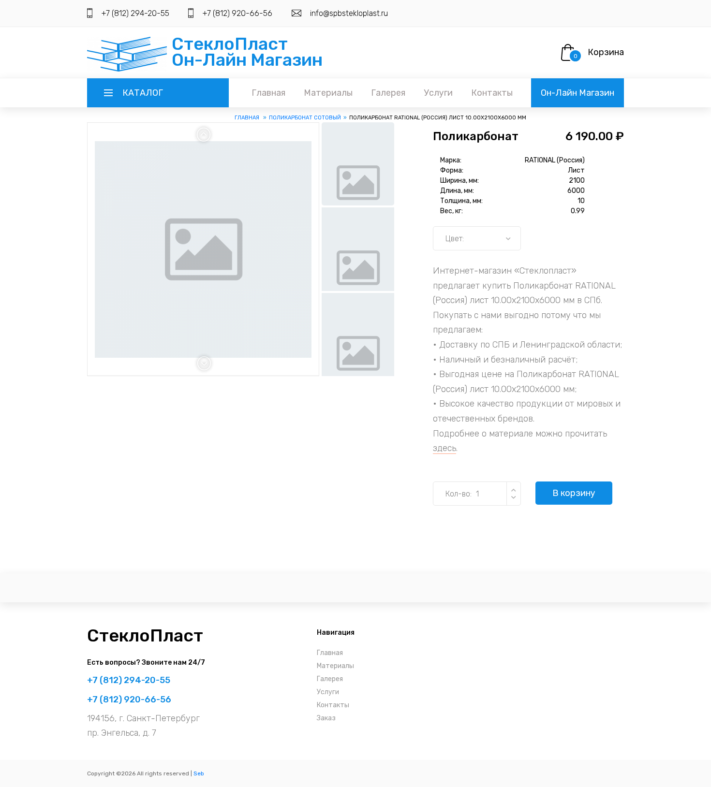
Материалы (328, 92)
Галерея (388, 92)
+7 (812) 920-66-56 (237, 13)
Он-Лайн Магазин (577, 92)
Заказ (326, 718)
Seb (198, 773)
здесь (444, 448)
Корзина (606, 52)
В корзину (573, 493)
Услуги (438, 92)
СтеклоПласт (145, 635)
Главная (268, 92)
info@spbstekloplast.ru (349, 13)
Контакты (492, 92)
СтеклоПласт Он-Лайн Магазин (247, 51)
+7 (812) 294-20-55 (135, 13)
